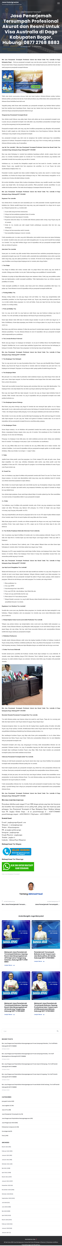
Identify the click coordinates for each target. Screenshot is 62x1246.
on (25, 46)
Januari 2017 (5, 1232)
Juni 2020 (4, 1207)
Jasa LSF (4, 1110)
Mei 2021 (4, 1168)
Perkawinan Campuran (8, 1127)
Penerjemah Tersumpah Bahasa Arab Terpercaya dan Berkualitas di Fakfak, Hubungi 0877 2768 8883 (45, 955)
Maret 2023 (5, 1147)
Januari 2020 (5, 1228)
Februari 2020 (5, 1224)
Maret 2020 (5, 1219)
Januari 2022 (5, 1159)
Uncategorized (6, 1131)
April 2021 (4, 1172)
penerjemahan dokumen (19, 96)
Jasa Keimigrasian (10, 2)
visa (18, 208)
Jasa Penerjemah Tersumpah (31, 12)
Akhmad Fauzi (37, 46)
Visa (3, 1135)
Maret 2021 (5, 1177)
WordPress (37, 1245)
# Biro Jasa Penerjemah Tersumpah (11, 874)
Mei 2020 (4, 1211)
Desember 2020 (6, 1185)
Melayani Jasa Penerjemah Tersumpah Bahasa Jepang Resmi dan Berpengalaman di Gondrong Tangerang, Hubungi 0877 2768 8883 (15, 1007)
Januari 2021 (5, 1181)
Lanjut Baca (8, 965)
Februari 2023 (5, 1151)
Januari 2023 (5, 1155)
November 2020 (6, 1189)
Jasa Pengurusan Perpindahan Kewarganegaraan (16, 1118)
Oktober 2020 (5, 1194)
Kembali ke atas (30, 1239)
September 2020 (6, 1198)
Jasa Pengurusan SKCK (8, 1122)
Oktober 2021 (5, 1164)
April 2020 (4, 1215)
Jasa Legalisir (6, 1105)
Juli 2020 (4, 1202)
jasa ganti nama (6, 1101)
